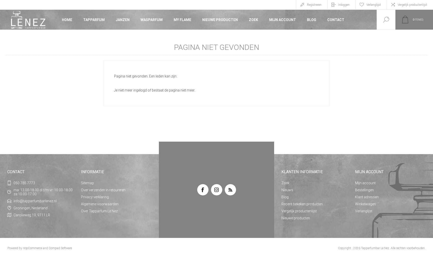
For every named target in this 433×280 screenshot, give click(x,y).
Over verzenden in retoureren (103, 190)
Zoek (253, 20)
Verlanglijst (363, 211)
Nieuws (287, 190)
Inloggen (344, 5)
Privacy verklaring (95, 197)
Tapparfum (94, 20)
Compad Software (60, 248)
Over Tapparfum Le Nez (99, 211)
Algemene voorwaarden (100, 204)
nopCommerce (32, 248)
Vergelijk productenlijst (412, 5)
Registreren (314, 5)
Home (67, 20)
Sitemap (87, 183)
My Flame (182, 20)
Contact (335, 20)
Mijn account (282, 20)
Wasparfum (152, 20)
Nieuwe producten (220, 20)
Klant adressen (367, 197)
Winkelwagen (365, 204)
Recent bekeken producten (302, 204)
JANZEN (123, 20)
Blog (311, 20)
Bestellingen (364, 190)
